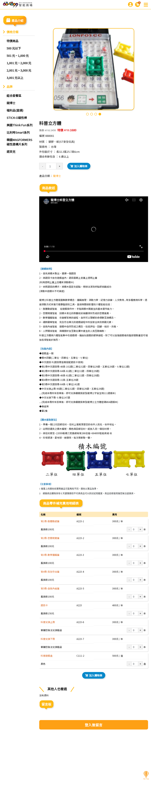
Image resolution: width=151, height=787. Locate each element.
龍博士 (11, 103)
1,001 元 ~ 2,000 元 (19, 63)
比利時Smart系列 (18, 132)
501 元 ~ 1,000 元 (18, 55)
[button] (87, 114)
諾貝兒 (11, 151)
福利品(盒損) (15, 110)
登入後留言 (93, 724)
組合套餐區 (14, 95)
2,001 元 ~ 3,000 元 (19, 70)
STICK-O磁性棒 (17, 117)
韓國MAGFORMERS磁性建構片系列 (19, 142)
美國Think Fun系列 (20, 125)
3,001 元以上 (15, 77)
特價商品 (12, 41)
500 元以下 (14, 48)
